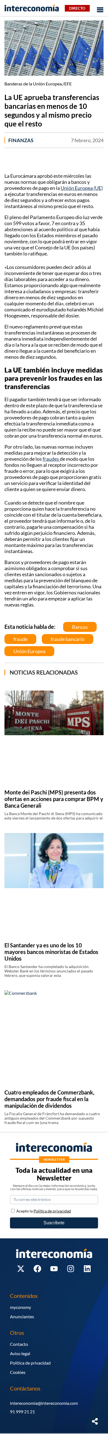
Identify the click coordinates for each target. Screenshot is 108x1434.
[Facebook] (37, 1269)
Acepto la (43, 1211)
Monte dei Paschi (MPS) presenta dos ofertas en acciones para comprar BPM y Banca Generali (53, 799)
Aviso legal (20, 1353)
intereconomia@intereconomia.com (44, 1403)
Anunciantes (22, 1316)
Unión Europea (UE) (82, 188)
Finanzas (21, 140)
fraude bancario (67, 639)
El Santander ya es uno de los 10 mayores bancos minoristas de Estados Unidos (51, 952)
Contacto (19, 1344)
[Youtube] (54, 1269)
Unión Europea (29, 651)
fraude (20, 639)
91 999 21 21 (22, 1411)
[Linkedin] (87, 1269)
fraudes (51, 459)
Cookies (17, 1372)
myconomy (20, 1307)
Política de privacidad (30, 1362)
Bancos (80, 627)
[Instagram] (70, 1269)
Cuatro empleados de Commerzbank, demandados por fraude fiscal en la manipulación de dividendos (49, 1099)
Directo (77, 8)
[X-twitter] (21, 1269)
